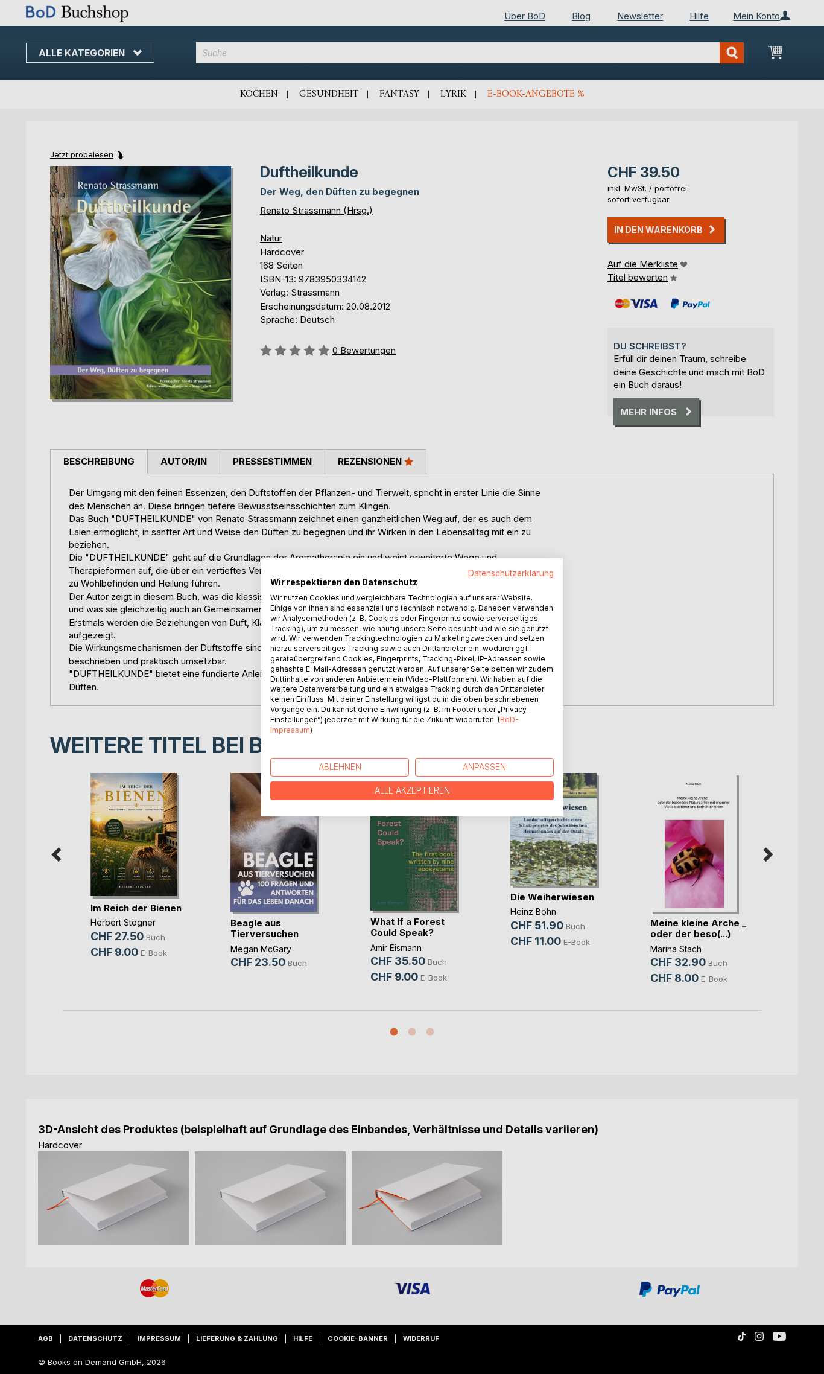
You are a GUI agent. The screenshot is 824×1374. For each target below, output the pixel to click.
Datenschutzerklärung (511, 572)
